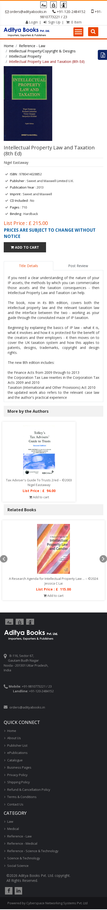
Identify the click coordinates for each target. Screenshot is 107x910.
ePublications (17, 752)
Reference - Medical (22, 843)
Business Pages (19, 767)
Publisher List (17, 745)
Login (33, 22)
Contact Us (15, 804)
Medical (13, 828)
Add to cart (40, 497)
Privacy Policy (17, 775)
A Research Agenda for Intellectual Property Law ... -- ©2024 (53, 578)
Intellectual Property (25, 56)
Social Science (18, 865)
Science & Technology (23, 858)
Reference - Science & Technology (32, 851)
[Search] (93, 31)
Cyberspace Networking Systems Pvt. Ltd (57, 903)
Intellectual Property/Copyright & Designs (42, 51)
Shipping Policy (18, 782)
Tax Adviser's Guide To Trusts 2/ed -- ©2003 (39, 480)
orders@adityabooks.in (28, 11)
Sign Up (53, 22)
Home (9, 45)
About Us (14, 738)
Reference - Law (32, 45)
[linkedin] (17, 891)
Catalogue (15, 760)
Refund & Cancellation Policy (28, 789)
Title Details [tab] (28, 265)
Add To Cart (26, 247)
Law (10, 821)
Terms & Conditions (22, 797)
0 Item (76, 22)
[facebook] (8, 891)
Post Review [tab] (78, 265)
